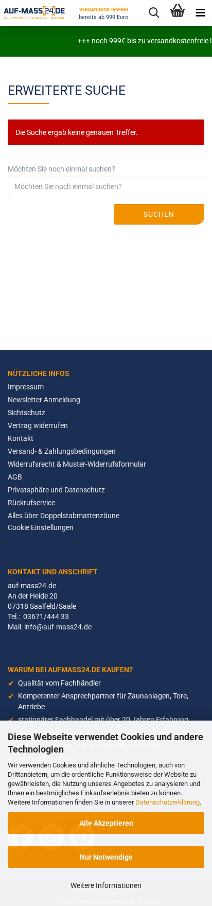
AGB (15, 477)
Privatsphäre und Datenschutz (56, 490)
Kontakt (20, 438)
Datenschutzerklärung (167, 802)
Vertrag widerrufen (38, 425)
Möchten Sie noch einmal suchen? (61, 169)
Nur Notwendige (106, 857)
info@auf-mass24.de (58, 627)
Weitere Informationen (106, 885)
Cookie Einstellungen (41, 527)
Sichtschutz (26, 412)
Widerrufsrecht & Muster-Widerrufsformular (77, 464)
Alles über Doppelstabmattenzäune (63, 515)
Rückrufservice (31, 503)
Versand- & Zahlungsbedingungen (62, 451)
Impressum (26, 387)
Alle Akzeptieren (106, 823)
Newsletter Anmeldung (44, 400)
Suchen (159, 214)
